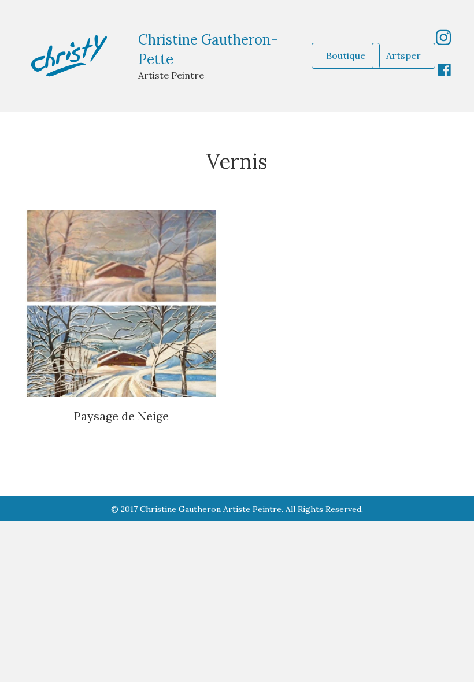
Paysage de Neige (121, 416)
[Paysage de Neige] (121, 303)
